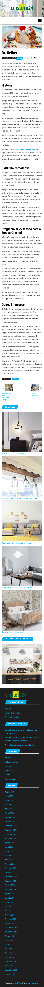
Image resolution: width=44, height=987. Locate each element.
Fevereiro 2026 (10, 817)
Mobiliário (8, 771)
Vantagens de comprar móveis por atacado (17, 587)
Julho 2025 (9, 847)
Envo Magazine (33, 983)
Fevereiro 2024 (10, 919)
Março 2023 (9, 957)
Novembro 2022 (11, 974)
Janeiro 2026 (9, 821)
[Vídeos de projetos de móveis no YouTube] (22, 521)
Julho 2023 (9, 940)
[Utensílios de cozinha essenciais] (22, 610)
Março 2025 (9, 864)
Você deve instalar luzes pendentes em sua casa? (19, 498)
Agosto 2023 (9, 936)
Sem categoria (10, 779)
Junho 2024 (9, 902)
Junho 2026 (9, 800)
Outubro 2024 (10, 885)
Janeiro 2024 (9, 923)
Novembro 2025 (11, 830)
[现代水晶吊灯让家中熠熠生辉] (22, 432)
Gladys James (32, 58)
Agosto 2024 (9, 894)
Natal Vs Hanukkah (35, 395)
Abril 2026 (8, 809)
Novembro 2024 (11, 881)
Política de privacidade (13, 713)
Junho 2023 (9, 945)
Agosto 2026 (9, 792)
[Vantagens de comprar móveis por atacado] (22, 566)
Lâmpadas (8, 766)
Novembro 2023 (11, 932)
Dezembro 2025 (11, 826)
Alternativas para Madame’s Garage (6, 397)
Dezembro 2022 (11, 970)
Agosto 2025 (9, 843)
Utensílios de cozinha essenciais (13, 632)
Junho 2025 (9, 851)
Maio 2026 (9, 805)
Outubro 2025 (10, 834)
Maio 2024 (9, 906)
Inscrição (8, 709)
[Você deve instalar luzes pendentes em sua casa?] (22, 476)
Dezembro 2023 (11, 928)
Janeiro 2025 (9, 872)
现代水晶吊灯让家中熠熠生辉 (13, 454)
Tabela (15, 379)
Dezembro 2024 (11, 877)
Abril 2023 (8, 953)
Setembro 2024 (10, 889)
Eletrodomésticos (11, 762)
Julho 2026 (9, 796)
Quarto (7, 775)
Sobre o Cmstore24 (12, 717)
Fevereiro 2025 (10, 868)
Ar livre (7, 758)
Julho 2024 (9, 898)
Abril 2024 (8, 911)
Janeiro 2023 (9, 966)
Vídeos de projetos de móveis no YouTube (17, 543)
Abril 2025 (8, 860)
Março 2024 (9, 915)
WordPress (18, 983)
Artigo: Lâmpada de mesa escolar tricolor (19, 745)
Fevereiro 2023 (10, 962)
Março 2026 (9, 813)
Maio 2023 (9, 949)
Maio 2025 (9, 855)
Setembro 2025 (10, 839)
